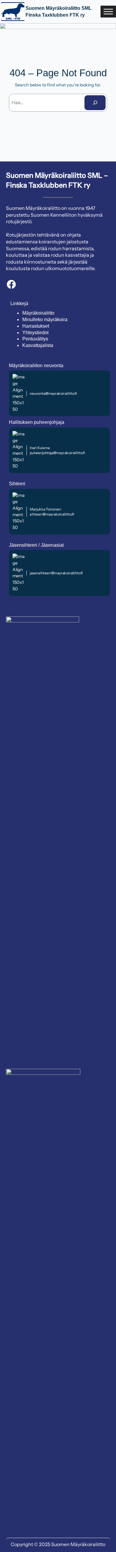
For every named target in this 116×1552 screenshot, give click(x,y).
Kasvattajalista (37, 345)
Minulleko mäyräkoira (45, 319)
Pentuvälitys (35, 338)
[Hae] (95, 102)
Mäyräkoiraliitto (38, 313)
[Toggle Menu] (108, 11)
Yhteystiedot (35, 332)
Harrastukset (35, 326)
